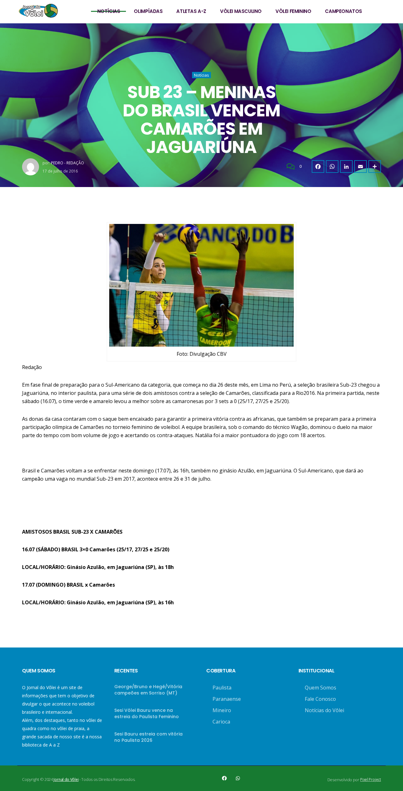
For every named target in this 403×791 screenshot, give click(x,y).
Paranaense (227, 698)
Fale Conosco (320, 698)
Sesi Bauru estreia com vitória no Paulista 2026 (148, 737)
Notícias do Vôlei (324, 710)
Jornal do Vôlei (66, 779)
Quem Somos (320, 687)
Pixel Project (370, 779)
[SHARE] (374, 166)
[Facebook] (318, 166)
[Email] (360, 166)
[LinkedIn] (346, 166)
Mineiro (222, 710)
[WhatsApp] (332, 166)
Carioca (221, 721)
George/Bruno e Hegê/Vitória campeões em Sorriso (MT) (148, 689)
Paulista (222, 687)
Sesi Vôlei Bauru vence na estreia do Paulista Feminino (146, 713)
